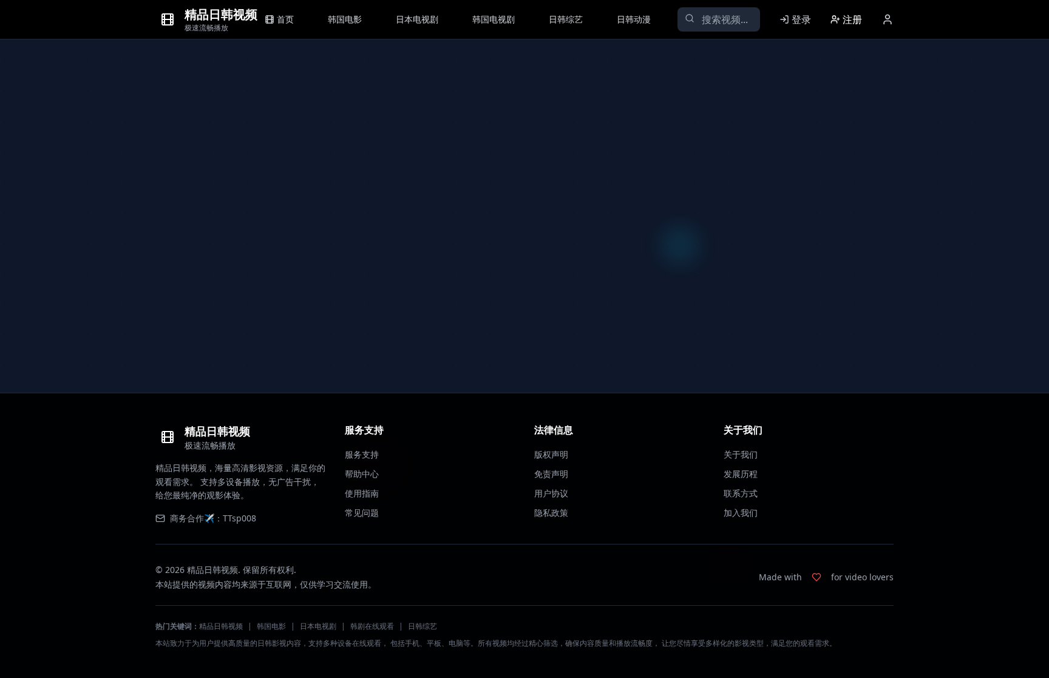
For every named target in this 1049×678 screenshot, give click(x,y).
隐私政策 (551, 512)
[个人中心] (887, 19)
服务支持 (362, 454)
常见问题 (362, 512)
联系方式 (741, 493)
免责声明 (551, 474)
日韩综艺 (422, 626)
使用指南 (362, 493)
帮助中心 (362, 474)
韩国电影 (271, 626)
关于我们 (741, 454)
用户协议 (551, 493)
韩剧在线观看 (372, 626)
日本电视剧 (318, 626)
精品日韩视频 (221, 626)
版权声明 (551, 454)
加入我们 (741, 512)
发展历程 (741, 474)
